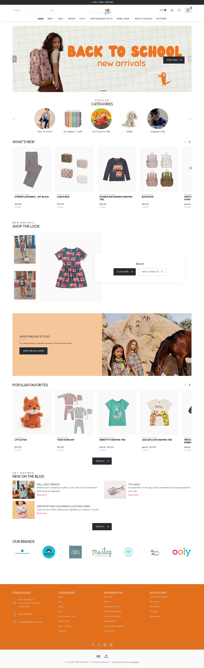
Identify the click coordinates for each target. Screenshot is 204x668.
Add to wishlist (150, 272)
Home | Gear (122, 19)
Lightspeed (105, 662)
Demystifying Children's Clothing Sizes (63, 506)
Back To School (143, 19)
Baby (50, 19)
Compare (154, 611)
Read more (42, 495)
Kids (60, 19)
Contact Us (109, 631)
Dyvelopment (134, 662)
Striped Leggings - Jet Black (32, 197)
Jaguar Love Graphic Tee (157, 440)
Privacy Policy (110, 621)
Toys (82, 19)
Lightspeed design (118, 662)
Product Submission (113, 611)
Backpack (148, 197)
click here (123, 272)
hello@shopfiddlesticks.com (30, 622)
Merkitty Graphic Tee (112, 440)
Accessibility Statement (114, 626)
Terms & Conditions (112, 616)
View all (100, 526)
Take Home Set (66, 440)
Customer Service (112, 606)
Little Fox (21, 440)
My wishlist (154, 606)
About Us (108, 597)
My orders (154, 602)
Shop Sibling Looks (33, 351)
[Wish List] (179, 10)
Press (106, 602)
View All (100, 461)
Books (71, 19)
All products (155, 616)
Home (41, 19)
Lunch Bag (63, 197)
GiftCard (161, 19)
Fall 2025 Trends (48, 484)
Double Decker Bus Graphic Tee (116, 198)
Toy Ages (134, 484)
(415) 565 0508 (25, 614)
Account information (158, 597)
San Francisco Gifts (101, 19)
